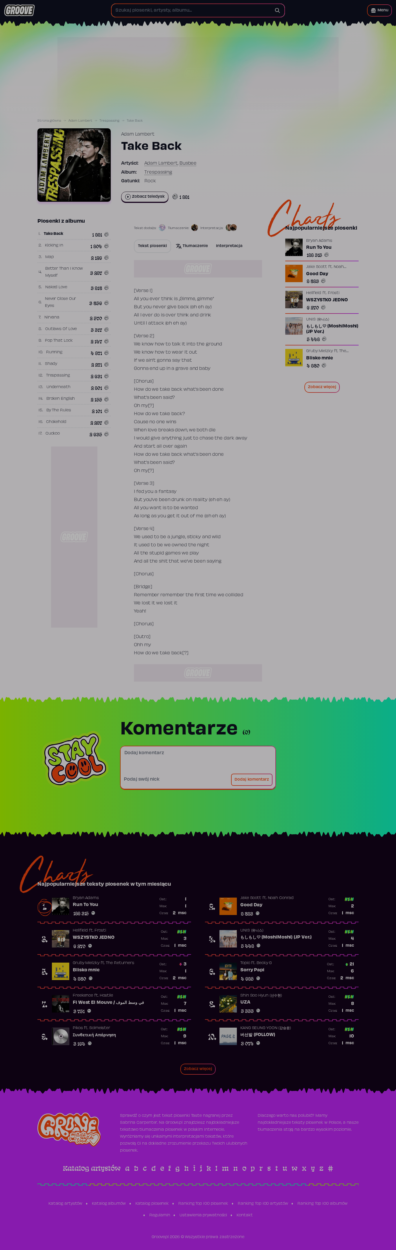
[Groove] (19, 10)
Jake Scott (316, 267)
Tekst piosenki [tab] (152, 246)
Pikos (78, 1028)
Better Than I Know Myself (64, 272)
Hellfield (313, 293)
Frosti (333, 293)
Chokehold (56, 422)
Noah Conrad (281, 898)
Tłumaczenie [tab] (195, 246)
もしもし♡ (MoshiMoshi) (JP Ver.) (332, 329)
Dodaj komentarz (252, 779)
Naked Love (56, 287)
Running (54, 352)
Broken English (60, 399)
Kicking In (54, 245)
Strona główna (49, 120)
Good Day (317, 274)
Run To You (319, 248)
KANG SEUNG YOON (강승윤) (265, 1028)
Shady (51, 364)
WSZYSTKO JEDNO (327, 300)
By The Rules (58, 410)
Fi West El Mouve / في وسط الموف (108, 1003)
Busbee (188, 163)
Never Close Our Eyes (60, 302)
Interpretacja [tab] (229, 246)
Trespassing (109, 120)
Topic (245, 963)
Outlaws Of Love (61, 329)
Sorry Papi (252, 970)
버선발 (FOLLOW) (257, 1035)
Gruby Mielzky (319, 351)
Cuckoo (53, 433)
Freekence (83, 995)
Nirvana (51, 317)
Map (49, 257)
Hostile (106, 995)
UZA (245, 1002)
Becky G (264, 963)
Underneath (58, 387)
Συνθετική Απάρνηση (94, 1035)
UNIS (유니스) (317, 319)
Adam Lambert (80, 120)
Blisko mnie (319, 358)
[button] (379, 10)
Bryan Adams (319, 241)
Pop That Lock (59, 341)
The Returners (120, 963)
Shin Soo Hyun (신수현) (261, 995)
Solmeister (99, 1028)
